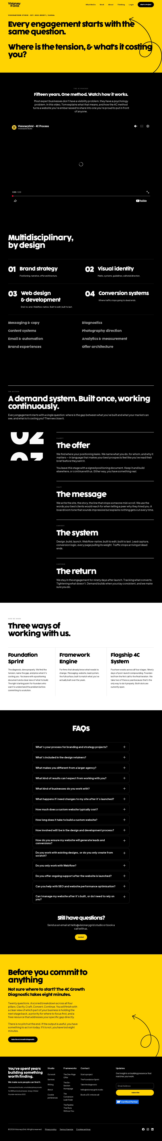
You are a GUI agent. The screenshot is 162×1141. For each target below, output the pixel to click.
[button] (53, 1096)
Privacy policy (51, 1129)
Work (102, 5)
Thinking (121, 5)
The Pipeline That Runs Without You (69, 1108)
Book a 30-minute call (90, 1095)
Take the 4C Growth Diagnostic (22, 1039)
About (110, 5)
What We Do (91, 5)
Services (51, 1079)
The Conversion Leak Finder (68, 1097)
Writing (51, 1084)
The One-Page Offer (70, 1076)
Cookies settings (83, 1129)
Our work (51, 1074)
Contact (81, 937)
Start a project (87, 1074)
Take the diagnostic (89, 1084)
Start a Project (145, 4)
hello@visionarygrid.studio (86, 925)
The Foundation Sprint (90, 1079)
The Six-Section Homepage (68, 1085)
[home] (14, 4)
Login (131, 5)
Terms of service (66, 1129)
